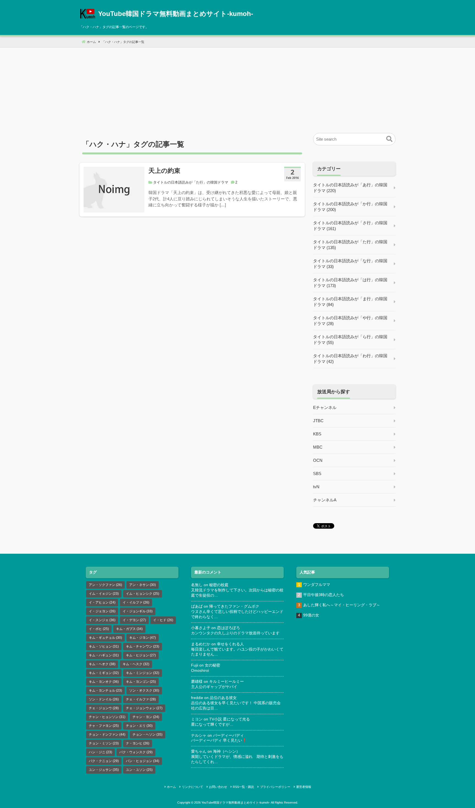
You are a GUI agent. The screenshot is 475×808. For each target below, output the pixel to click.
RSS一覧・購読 (243, 786)
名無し (197, 585)
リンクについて (192, 786)
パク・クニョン (104, 761)
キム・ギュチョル (105, 638)
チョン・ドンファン (107, 734)
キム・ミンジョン (142, 673)
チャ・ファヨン (104, 726)
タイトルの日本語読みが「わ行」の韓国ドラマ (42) (350, 358)
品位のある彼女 (223, 698)
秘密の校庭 (218, 585)
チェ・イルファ (141, 699)
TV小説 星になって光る (229, 719)
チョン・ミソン (104, 743)
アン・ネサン (142, 585)
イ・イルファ (136, 602)
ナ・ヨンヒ (137, 743)
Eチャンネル (324, 407)
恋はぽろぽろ (228, 628)
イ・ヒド (163, 620)
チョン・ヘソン (147, 734)
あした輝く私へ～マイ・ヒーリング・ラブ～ (341, 605)
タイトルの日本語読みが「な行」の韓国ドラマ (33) (350, 263)
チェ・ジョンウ (104, 708)
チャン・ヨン (145, 717)
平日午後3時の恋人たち (323, 595)
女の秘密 (212, 665)
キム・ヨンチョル (105, 690)
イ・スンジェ (102, 620)
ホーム (171, 786)
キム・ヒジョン (141, 655)
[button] (389, 139)
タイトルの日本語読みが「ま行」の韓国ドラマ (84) (350, 301)
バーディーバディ (228, 735)
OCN (317, 460)
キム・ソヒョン (104, 646)
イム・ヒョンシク (142, 594)
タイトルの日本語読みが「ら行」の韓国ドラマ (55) (350, 339)
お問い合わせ (218, 786)
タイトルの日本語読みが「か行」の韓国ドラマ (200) (350, 206)
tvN (316, 486)
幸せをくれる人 (230, 644)
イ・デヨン (134, 620)
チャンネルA (324, 500)
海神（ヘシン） (226, 751)
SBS (317, 473)
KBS (317, 434)
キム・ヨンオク (104, 682)
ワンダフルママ (316, 585)
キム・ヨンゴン (141, 682)
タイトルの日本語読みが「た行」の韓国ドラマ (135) (350, 244)
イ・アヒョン (102, 602)
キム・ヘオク (102, 664)
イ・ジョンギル (138, 611)
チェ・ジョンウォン (144, 708)
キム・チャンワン (142, 646)
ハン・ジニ (100, 752)
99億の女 (311, 615)
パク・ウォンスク (136, 752)
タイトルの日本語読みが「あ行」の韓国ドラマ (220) (350, 187)
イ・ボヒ (99, 629)
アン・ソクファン (105, 585)
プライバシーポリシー (275, 786)
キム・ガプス (129, 629)
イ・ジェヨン (102, 611)
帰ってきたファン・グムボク (234, 606)
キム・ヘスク (136, 664)
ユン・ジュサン (104, 770)
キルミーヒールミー (226, 681)
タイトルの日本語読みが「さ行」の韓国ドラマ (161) (350, 225)
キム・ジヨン (142, 638)
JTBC (318, 420)
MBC (317, 447)
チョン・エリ (139, 726)
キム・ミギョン (104, 673)
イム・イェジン (104, 594)
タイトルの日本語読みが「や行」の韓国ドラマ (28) (350, 320)
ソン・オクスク (144, 690)
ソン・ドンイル (104, 699)
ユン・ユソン (139, 770)
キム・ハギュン (104, 655)
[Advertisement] (237, 86)
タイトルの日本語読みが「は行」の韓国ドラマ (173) (350, 282)
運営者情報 (303, 786)
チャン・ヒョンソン (107, 717)
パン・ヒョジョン (142, 761)
